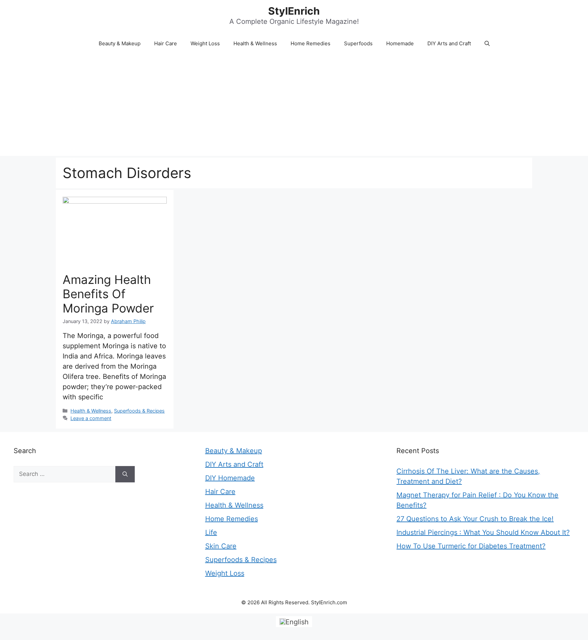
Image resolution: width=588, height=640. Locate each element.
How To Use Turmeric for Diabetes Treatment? (470, 546)
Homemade (400, 43)
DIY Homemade (230, 478)
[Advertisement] (294, 105)
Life (211, 532)
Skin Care (220, 546)
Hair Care (165, 43)
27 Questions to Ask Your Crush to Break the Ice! (475, 519)
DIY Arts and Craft (449, 43)
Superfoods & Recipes (139, 411)
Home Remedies (310, 43)
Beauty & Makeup (120, 43)
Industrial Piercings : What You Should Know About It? (483, 532)
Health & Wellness (255, 43)
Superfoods (358, 43)
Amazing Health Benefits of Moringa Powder (108, 293)
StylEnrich (294, 11)
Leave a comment (90, 418)
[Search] (125, 474)
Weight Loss (205, 43)
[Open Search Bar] (487, 43)
